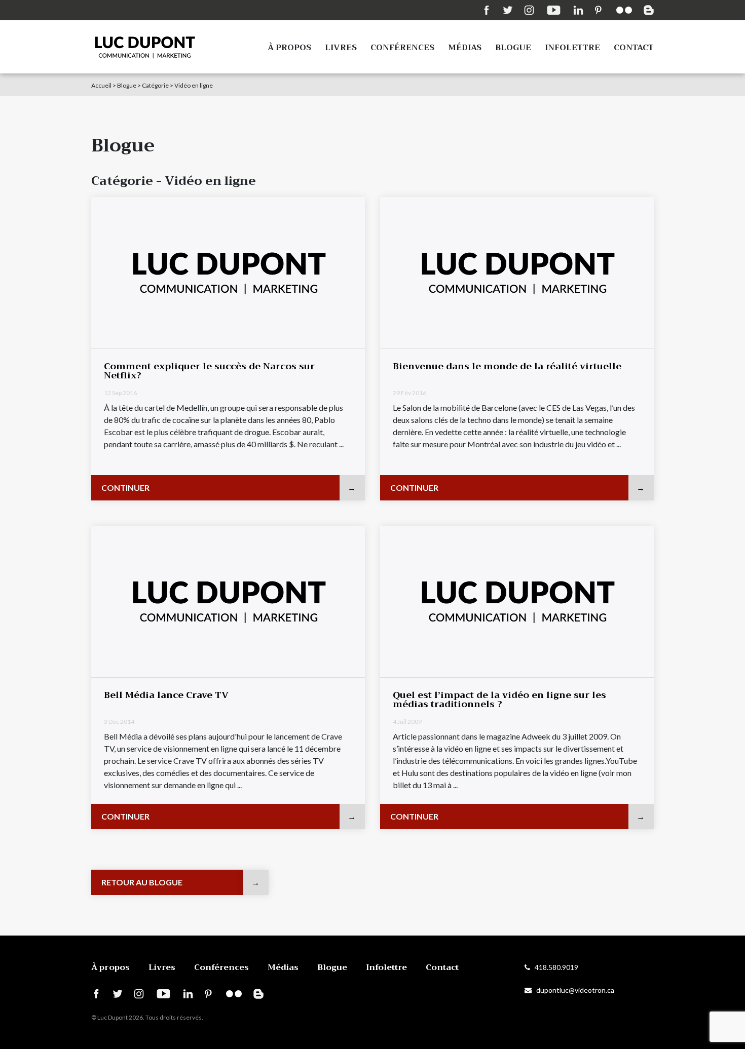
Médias (464, 48)
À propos (289, 48)
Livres (341, 48)
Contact (634, 48)
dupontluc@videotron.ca (573, 990)
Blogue (513, 48)
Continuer (125, 487)
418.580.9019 (554, 967)
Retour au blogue (141, 882)
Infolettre (572, 48)
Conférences (402, 48)
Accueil (101, 85)
